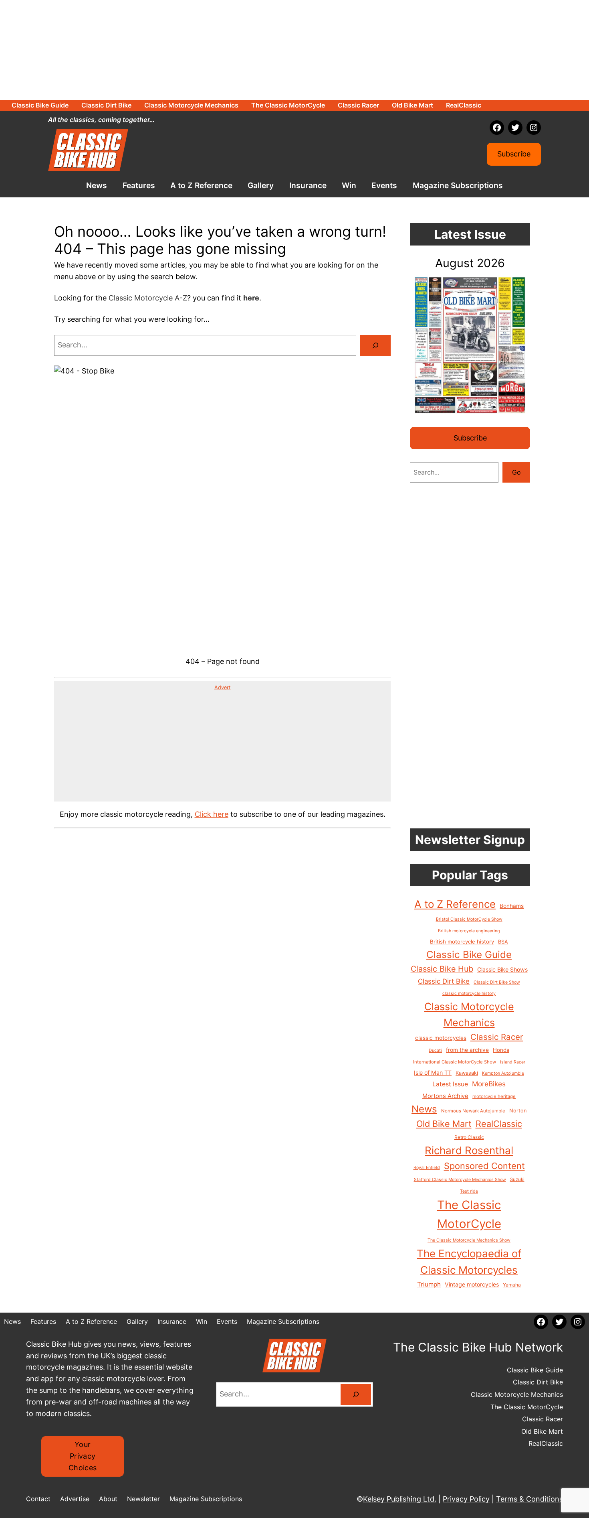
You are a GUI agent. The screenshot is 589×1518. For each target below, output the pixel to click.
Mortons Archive (445, 1096)
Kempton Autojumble (503, 1073)
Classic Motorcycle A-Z (148, 298)
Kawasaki (467, 1073)
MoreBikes (489, 1084)
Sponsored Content (484, 1166)
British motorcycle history (462, 941)
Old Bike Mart (444, 1123)
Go (516, 472)
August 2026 (470, 263)
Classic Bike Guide (469, 954)
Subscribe (514, 154)
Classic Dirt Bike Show (497, 982)
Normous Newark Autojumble (473, 1111)
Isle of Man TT (433, 1072)
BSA (503, 942)
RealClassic (499, 1123)
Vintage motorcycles (472, 1284)
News (424, 1109)
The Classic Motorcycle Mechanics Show (469, 1240)
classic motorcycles (440, 1038)
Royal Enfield (427, 1167)
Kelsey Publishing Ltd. (399, 1499)
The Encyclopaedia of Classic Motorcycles (469, 1261)
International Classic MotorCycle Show (454, 1062)
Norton (517, 1111)
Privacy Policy (466, 1499)
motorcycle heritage (494, 1096)
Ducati (435, 1050)
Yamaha (512, 1285)
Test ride (469, 1191)
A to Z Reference (455, 904)
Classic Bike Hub (442, 969)
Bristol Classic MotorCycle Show (469, 919)
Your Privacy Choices (83, 1456)
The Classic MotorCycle (469, 1214)
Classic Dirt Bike (444, 981)
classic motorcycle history (469, 993)
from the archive (467, 1050)
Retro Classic (469, 1137)
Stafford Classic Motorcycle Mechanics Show (460, 1179)
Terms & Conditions (529, 1499)
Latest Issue (450, 1084)
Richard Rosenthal (469, 1150)
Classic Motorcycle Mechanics (469, 1014)
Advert (222, 687)
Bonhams (512, 906)
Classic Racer (496, 1037)
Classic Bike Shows (502, 969)
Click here (211, 814)
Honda (501, 1050)
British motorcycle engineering (469, 931)
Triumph (429, 1284)
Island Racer (512, 1062)
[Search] (375, 345)
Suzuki (517, 1179)
